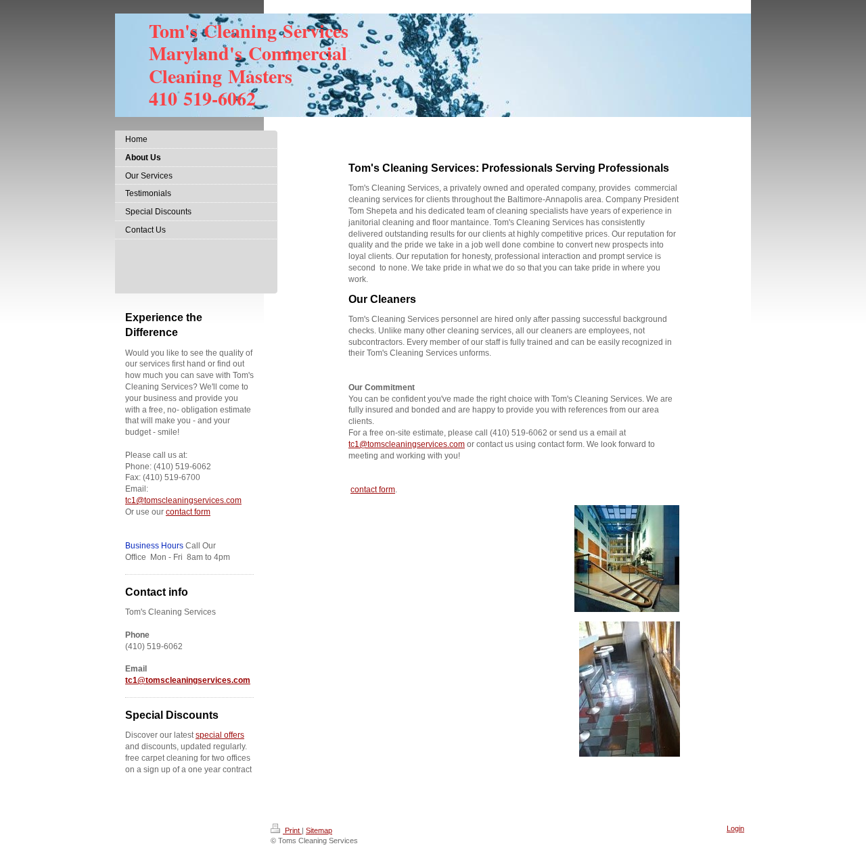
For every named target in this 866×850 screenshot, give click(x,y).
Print (292, 830)
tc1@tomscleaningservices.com (406, 444)
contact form (372, 489)
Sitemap (319, 830)
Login (735, 828)
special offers (220, 735)
